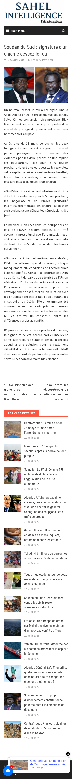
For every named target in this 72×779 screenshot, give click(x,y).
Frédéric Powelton (42, 60)
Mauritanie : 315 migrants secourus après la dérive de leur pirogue (45, 451)
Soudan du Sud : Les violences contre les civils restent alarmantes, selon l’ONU (43, 602)
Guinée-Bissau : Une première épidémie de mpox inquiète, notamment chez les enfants (43, 535)
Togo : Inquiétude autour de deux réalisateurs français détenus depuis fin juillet (45, 579)
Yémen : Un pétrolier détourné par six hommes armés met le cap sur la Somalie (46, 649)
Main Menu (18, 31)
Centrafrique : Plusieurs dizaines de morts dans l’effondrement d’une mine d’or (45, 728)
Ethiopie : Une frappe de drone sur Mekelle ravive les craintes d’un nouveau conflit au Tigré (44, 625)
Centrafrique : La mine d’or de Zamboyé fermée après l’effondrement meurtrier (43, 428)
